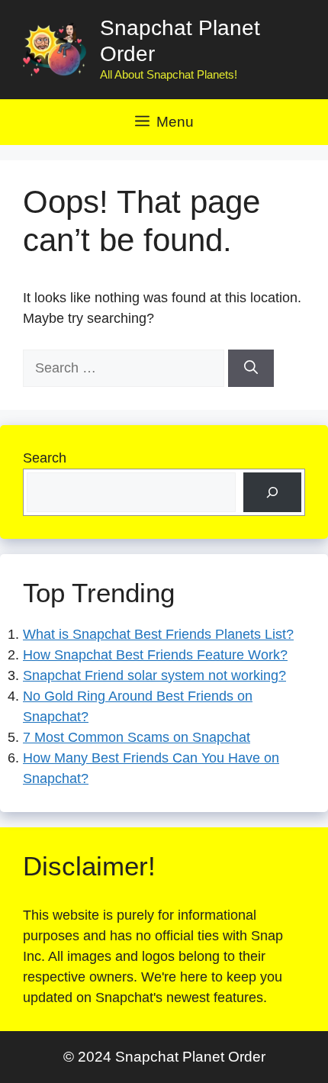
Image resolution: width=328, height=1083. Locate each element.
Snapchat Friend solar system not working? (154, 675)
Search (44, 458)
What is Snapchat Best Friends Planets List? (158, 634)
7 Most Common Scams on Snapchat (136, 737)
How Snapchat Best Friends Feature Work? (155, 654)
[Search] (251, 368)
